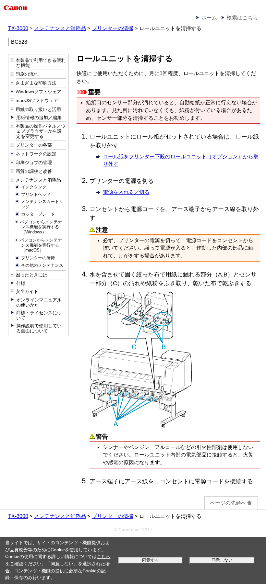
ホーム (209, 17)
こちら (103, 556)
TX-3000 (18, 28)
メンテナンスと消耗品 (60, 28)
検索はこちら (242, 17)
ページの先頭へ (228, 503)
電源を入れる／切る (126, 192)
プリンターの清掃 (112, 28)
